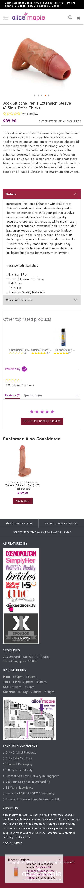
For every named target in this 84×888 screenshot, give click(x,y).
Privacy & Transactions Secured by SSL (32, 799)
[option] (22, 474)
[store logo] (28, 16)
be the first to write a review (42, 421)
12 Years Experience (19, 787)
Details (11, 194)
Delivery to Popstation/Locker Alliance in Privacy (42, 532)
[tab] (42, 194)
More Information (19, 300)
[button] (35, 96)
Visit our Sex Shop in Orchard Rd (27, 782)
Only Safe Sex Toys (18, 758)
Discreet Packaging (18, 764)
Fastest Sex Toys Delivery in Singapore (32, 776)
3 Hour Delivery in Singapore (61, 523)
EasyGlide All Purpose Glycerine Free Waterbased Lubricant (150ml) (40, 873)
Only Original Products (20, 752)
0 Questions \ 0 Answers (20, 385)
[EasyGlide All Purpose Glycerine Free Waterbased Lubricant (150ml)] (16, 869)
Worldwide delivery (20, 523)
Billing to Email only (19, 770)
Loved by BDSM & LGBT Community (29, 793)
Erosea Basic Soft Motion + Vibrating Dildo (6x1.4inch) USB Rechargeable (22, 485)
